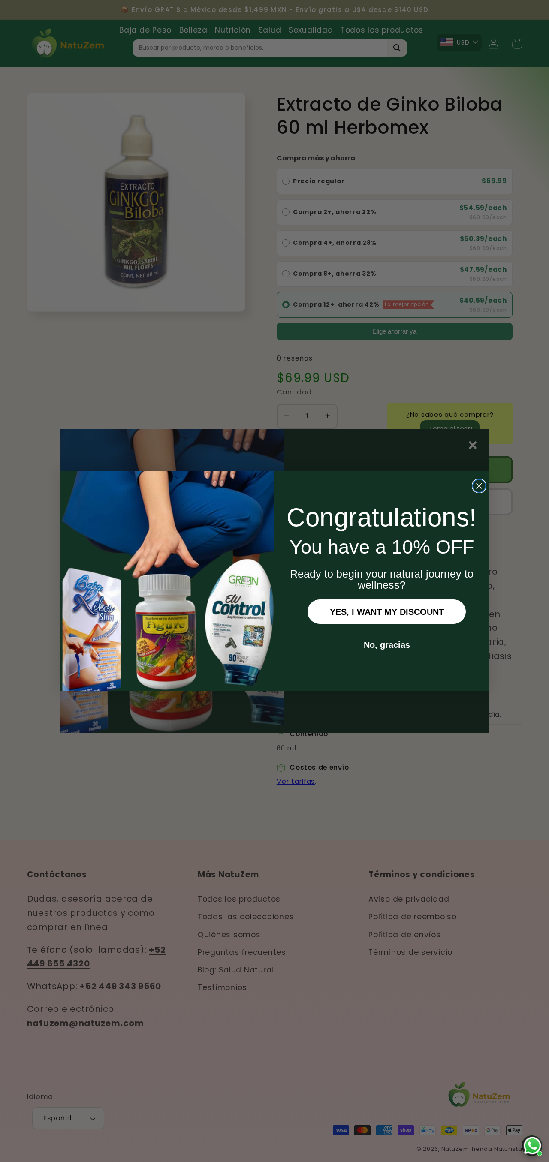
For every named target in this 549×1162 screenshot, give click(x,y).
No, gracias (387, 645)
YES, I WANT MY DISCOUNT (387, 612)
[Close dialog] (479, 485)
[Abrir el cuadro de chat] (532, 1145)
